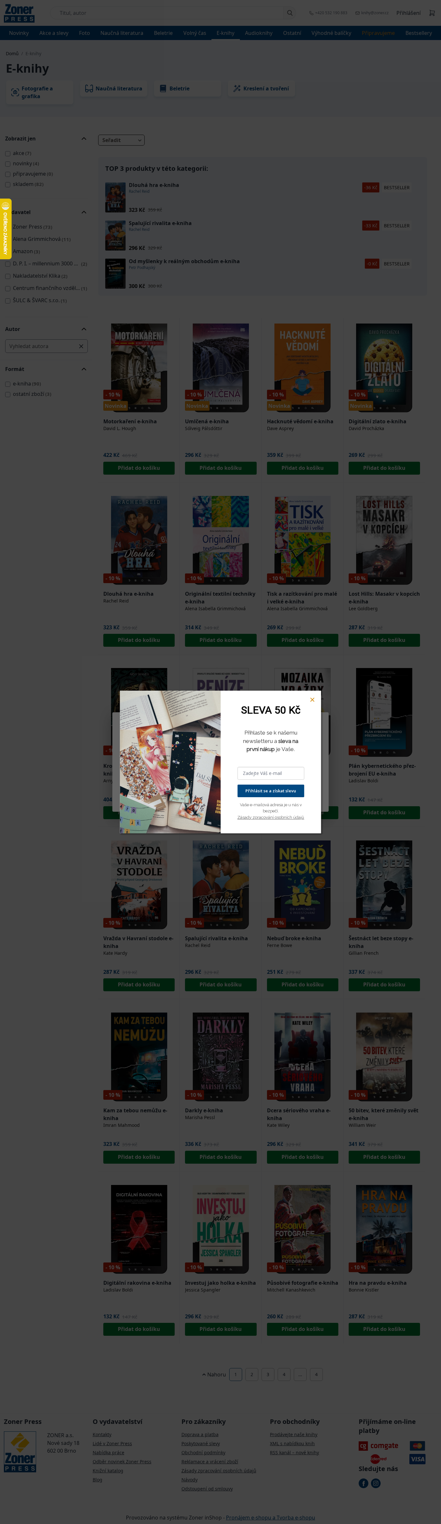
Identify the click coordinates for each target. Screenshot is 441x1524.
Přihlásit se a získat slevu (270, 791)
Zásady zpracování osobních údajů (270, 817)
